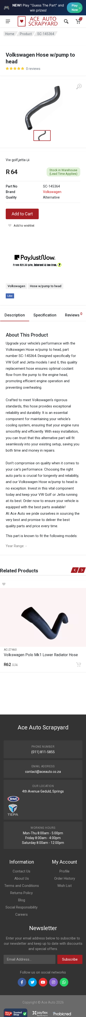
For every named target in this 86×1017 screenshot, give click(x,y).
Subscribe (70, 959)
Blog (21, 900)
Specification (44, 315)
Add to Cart (22, 213)
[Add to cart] (78, 664)
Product (26, 34)
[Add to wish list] (43, 584)
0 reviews (33, 69)
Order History (64, 878)
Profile (64, 871)
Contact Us (21, 871)
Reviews (73, 314)
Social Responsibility (21, 907)
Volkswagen (52, 192)
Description (15, 315)
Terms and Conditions (21, 886)
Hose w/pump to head (45, 286)
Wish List (64, 886)
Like (9, 295)
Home (9, 34)
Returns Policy (21, 893)
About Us (21, 878)
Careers (21, 914)
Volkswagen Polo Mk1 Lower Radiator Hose (41, 655)
